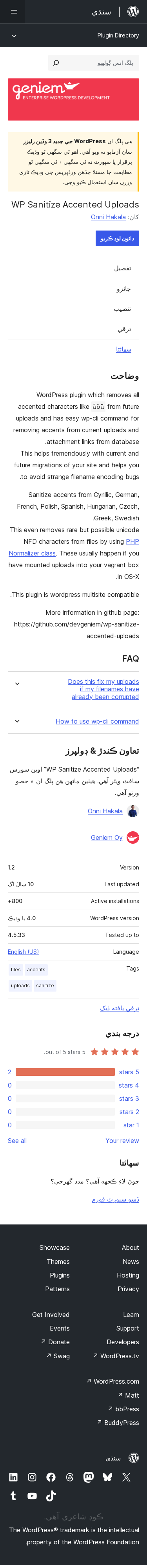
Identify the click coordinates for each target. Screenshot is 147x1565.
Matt (128, 1395)
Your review (122, 1140)
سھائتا (123, 349)
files (16, 969)
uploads (20, 985)
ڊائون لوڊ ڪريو (117, 238)
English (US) (23, 951)
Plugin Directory (118, 35)
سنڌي (113, 1458)
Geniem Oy (107, 837)
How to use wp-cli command (97, 721)
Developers (123, 1342)
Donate (55, 1342)
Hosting (128, 1275)
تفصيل (122, 268)
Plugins (60, 1275)
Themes (58, 1261)
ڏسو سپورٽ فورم (115, 1199)
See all (17, 1140)
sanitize (45, 985)
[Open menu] (12, 11)
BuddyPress (117, 1423)
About (130, 1247)
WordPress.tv (116, 1356)
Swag (58, 1356)
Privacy (128, 1289)
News (131, 1261)
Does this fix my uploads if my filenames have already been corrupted (103, 689)
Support (127, 1328)
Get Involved (51, 1314)
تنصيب (122, 308)
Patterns (57, 1289)
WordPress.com (112, 1381)
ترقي (124, 329)
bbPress (123, 1409)
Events (60, 1328)
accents (36, 969)
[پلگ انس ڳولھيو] (56, 63)
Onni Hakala (108, 217)
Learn (131, 1314)
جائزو (124, 289)
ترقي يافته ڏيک (119, 1008)
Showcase (55, 1247)
